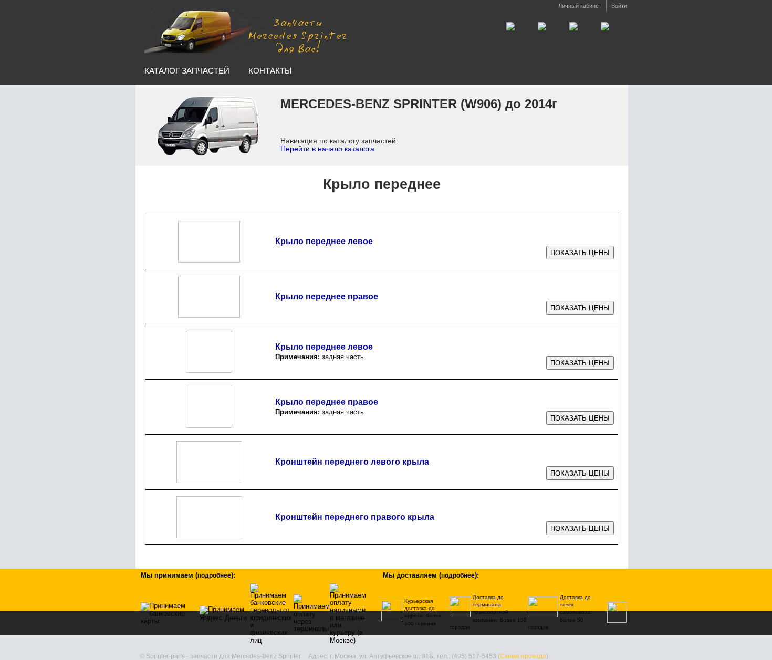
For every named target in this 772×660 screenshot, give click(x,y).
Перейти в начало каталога (327, 148)
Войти (619, 6)
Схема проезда (523, 656)
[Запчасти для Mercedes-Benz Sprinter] (245, 30)
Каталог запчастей (186, 70)
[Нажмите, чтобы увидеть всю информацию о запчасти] (580, 253)
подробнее (214, 575)
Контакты (269, 70)
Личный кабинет (579, 6)
